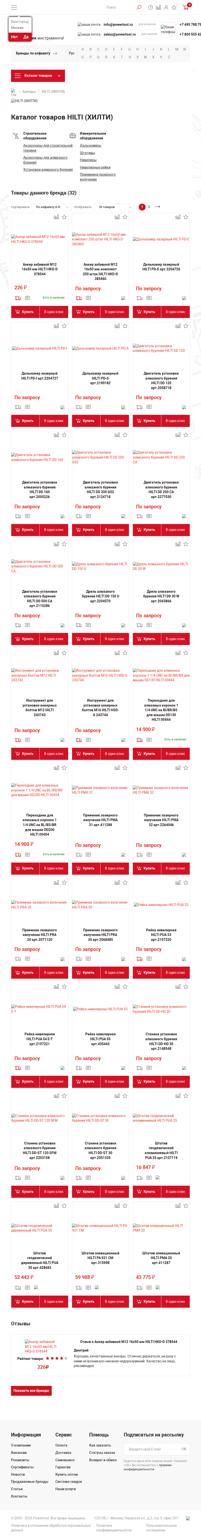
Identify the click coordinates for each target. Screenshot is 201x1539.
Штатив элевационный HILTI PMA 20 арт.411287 (161, 1258)
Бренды (29, 91)
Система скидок (68, 1482)
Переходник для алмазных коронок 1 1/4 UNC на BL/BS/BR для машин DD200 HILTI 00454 (40, 824)
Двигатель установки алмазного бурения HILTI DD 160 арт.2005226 (39, 489)
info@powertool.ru (118, 24)
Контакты (19, 1496)
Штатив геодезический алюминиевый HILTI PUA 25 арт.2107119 (161, 1150)
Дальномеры (90, 145)
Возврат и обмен (103, 1460)
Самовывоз (65, 1460)
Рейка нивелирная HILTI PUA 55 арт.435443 (100, 1039)
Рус (72, 53)
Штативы (87, 153)
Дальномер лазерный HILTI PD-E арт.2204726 (161, 267)
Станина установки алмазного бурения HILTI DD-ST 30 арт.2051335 (100, 1150)
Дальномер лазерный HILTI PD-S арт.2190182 (100, 378)
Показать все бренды (31, 1391)
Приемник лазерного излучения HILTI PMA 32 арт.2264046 (161, 820)
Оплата (61, 1445)
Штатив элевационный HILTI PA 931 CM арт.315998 (100, 1258)
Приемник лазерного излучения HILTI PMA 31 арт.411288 (100, 820)
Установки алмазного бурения (48, 169)
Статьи (17, 1489)
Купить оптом (66, 1474)
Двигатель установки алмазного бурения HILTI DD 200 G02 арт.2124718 (100, 489)
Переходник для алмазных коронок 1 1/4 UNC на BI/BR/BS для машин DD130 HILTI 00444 (161, 710)
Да (26, 37)
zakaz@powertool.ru (120, 34)
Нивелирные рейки (95, 167)
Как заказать (100, 1445)
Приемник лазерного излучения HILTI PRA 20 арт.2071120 (39, 935)
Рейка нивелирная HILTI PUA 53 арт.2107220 (161, 935)
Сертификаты (22, 1467)
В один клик (53, 312)
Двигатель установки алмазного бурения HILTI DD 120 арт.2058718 (161, 380)
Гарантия (63, 1467)
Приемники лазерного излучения (98, 176)
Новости (18, 1474)
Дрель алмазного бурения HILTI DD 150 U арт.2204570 (100, 596)
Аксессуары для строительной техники (48, 148)
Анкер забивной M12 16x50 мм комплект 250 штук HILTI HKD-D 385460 (100, 272)
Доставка (63, 1453)
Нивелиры (88, 160)
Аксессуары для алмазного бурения (45, 160)
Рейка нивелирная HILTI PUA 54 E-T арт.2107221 (40, 1039)
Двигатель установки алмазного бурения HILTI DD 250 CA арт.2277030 (161, 489)
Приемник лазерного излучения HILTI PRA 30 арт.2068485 (100, 935)
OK (184, 1449)
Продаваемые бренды (29, 1482)
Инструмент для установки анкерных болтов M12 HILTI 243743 (40, 707)
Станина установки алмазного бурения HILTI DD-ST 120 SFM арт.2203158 (39, 1150)
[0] (184, 7)
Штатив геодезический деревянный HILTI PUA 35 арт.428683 (39, 1260)
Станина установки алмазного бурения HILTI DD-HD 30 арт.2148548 (161, 1041)
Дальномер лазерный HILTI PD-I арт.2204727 (39, 375)
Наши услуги (65, 1489)
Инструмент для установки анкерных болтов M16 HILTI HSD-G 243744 (100, 707)
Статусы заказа (102, 1453)
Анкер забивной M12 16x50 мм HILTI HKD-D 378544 (40, 269)
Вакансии (19, 1453)
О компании (21, 1445)
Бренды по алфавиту (33, 53)
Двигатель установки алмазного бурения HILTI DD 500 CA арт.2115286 (39, 599)
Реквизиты (20, 1460)
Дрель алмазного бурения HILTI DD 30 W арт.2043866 (161, 596)
